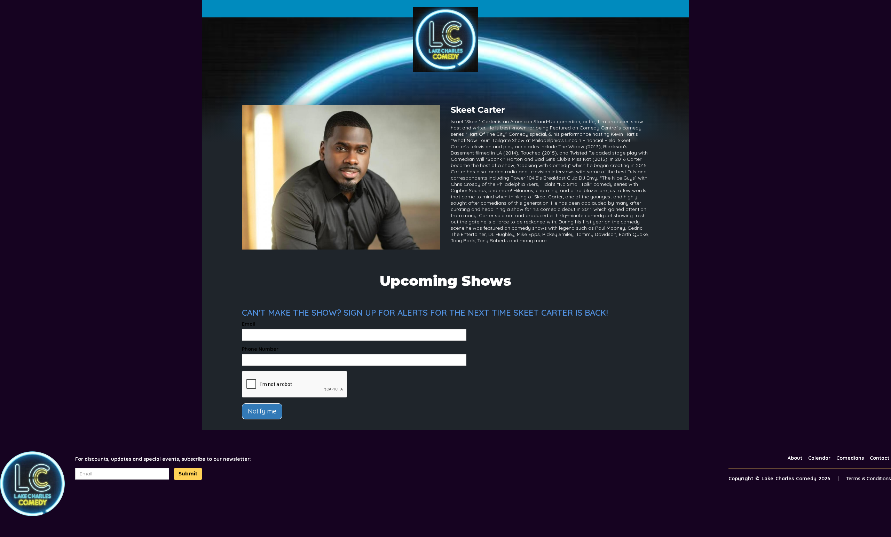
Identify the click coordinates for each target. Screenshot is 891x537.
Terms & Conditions (868, 478)
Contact (879, 458)
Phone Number (260, 349)
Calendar (819, 458)
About (795, 458)
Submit (188, 474)
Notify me (262, 411)
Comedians (850, 458)
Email (248, 324)
